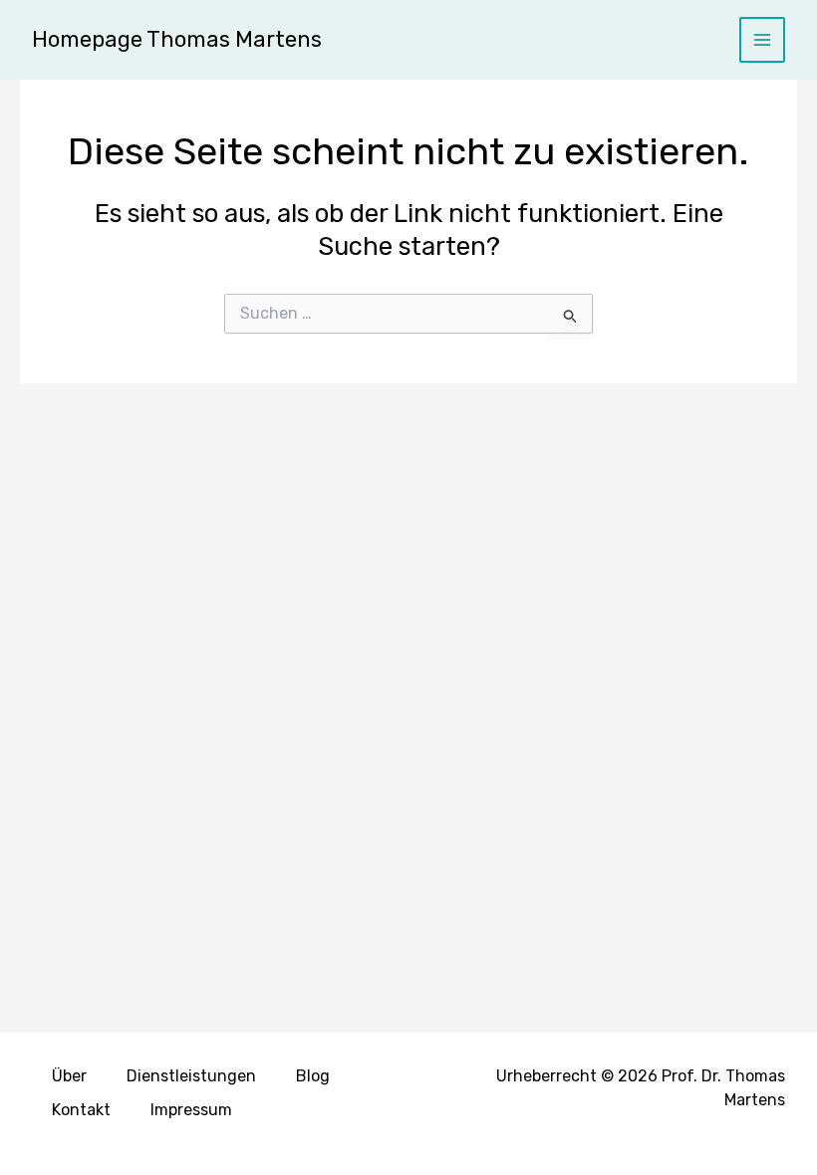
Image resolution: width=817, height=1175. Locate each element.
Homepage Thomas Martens (177, 39)
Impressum (191, 1109)
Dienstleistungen (191, 1075)
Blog (313, 1075)
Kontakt (81, 1109)
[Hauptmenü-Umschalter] (762, 40)
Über (69, 1075)
